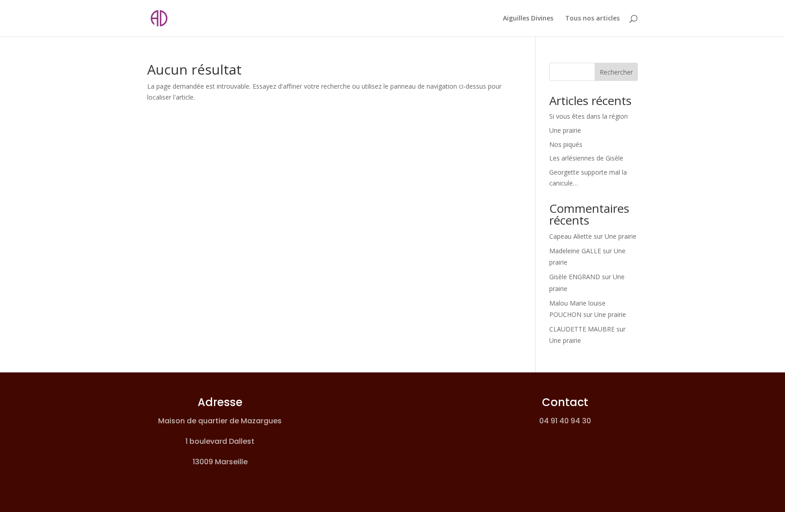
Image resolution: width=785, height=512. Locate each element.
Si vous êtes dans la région (588, 116)
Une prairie (565, 130)
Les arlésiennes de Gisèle (586, 158)
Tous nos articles (592, 18)
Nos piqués (565, 144)
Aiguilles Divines (528, 18)
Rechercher (616, 72)
